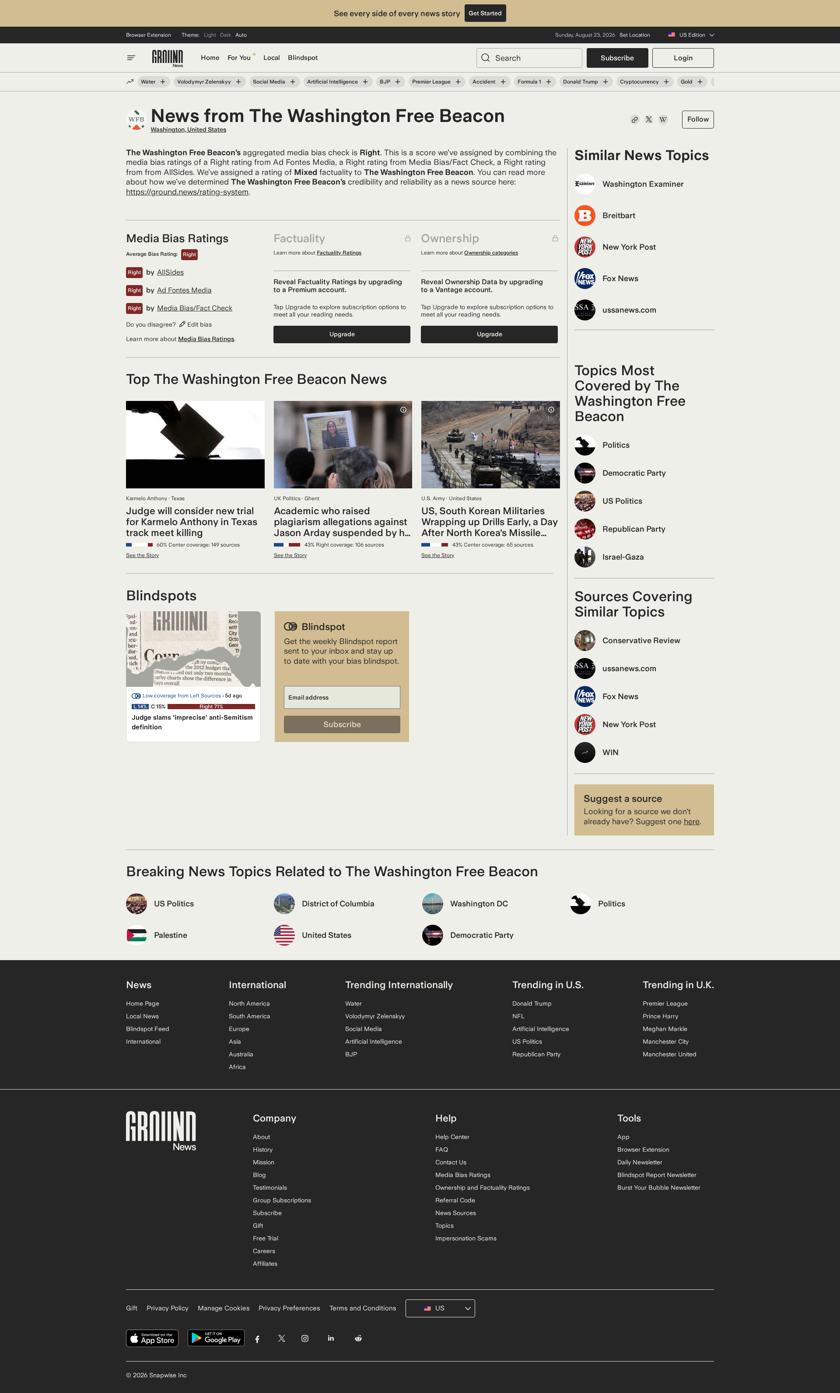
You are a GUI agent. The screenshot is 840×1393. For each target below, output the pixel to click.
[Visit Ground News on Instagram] (305, 1338)
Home (210, 58)
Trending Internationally (399, 984)
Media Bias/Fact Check (194, 308)
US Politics (527, 1041)
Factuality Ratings (339, 253)
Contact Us (450, 1162)
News (138, 984)
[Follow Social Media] (293, 82)
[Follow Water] (163, 82)
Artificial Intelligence (332, 82)
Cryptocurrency (639, 82)
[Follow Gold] (700, 82)
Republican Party (536, 1054)
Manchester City (666, 1041)
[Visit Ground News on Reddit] (358, 1338)
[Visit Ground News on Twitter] (281, 1338)
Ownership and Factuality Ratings (482, 1187)
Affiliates (265, 1263)
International (143, 1041)
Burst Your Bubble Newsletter (658, 1187)
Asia (235, 1041)
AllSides (170, 272)
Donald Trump (580, 82)
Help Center (452, 1136)
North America (249, 1003)
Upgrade (342, 334)
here (692, 821)
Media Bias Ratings (206, 338)
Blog (259, 1174)
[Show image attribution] (403, 410)
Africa (237, 1066)
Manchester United (669, 1054)
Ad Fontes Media (184, 290)
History (263, 1149)
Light (210, 35)
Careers (264, 1250)
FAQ (441, 1149)
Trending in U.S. (548, 984)
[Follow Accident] (503, 82)
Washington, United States (188, 129)
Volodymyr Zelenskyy (204, 82)
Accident (483, 82)
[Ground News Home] (167, 59)
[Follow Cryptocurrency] (666, 82)
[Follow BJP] (398, 82)
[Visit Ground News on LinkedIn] (330, 1338)
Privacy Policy (168, 1308)
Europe (239, 1028)
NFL (518, 1016)
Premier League (431, 82)
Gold (687, 82)
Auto (241, 35)
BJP (385, 82)
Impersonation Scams (466, 1238)
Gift (258, 1225)
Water (148, 82)
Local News (142, 1016)
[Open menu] (131, 57)
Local (271, 58)
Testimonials (270, 1187)
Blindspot (303, 58)
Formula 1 (529, 82)
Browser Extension (148, 35)
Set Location (635, 35)
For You (239, 58)
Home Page (142, 1003)
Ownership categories (491, 253)
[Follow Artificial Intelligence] (365, 82)
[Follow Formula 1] (549, 82)
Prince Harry (660, 1016)
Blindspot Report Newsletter (656, 1174)
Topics (444, 1225)
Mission (263, 1162)
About (261, 1136)
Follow (698, 119)
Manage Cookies (224, 1308)
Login (683, 58)
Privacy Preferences (289, 1308)
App (623, 1136)
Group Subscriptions (282, 1200)
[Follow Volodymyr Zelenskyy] (238, 82)
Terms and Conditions (362, 1308)
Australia (241, 1054)
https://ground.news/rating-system (187, 191)
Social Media (269, 82)
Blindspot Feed (147, 1028)
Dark (225, 35)
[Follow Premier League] (458, 82)
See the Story (142, 555)
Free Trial (265, 1238)
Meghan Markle (665, 1028)
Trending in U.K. (678, 984)
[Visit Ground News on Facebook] (257, 1338)
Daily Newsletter (639, 1162)
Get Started (485, 13)
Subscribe (617, 58)
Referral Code (455, 1200)
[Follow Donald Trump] (605, 82)
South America (249, 1016)
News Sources (455, 1212)
